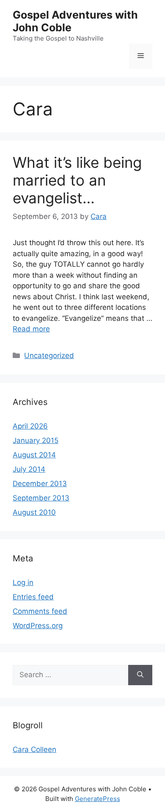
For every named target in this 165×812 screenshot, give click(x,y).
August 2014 (34, 455)
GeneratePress (97, 799)
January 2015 (35, 440)
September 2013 (41, 498)
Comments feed (40, 611)
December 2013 (40, 483)
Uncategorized (49, 355)
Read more (31, 329)
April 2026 (30, 426)
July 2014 (29, 469)
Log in (23, 582)
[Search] (140, 675)
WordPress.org (38, 625)
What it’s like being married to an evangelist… (77, 180)
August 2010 (34, 512)
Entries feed (33, 597)
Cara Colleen (34, 749)
